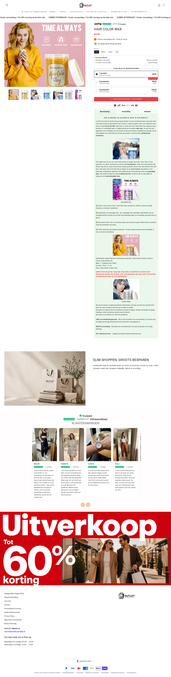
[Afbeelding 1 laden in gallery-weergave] (14, 95)
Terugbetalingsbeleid (68, 672)
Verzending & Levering (12, 608)
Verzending (126, 111)
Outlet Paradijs (43, 672)
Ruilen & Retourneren (12, 612)
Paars (110, 52)
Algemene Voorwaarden (13, 620)
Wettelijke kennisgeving (117, 672)
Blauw (103, 52)
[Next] (88, 505)
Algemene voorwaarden (92, 672)
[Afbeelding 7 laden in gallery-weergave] (80, 95)
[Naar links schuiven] (6, 95)
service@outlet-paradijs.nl (14, 631)
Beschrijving (105, 111)
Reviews (147, 111)
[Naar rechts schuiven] (84, 95)
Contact (7, 605)
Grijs (117, 52)
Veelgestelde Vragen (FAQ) (14, 593)
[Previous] (83, 505)
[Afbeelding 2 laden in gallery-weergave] (25, 95)
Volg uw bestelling (11, 597)
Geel (96, 52)
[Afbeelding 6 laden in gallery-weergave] (69, 95)
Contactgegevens (131, 672)
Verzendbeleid (105, 672)
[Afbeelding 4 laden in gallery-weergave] (47, 95)
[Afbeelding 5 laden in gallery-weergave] (58, 95)
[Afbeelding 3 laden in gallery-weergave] (36, 95)
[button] (7, 5)
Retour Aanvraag (10, 623)
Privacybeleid (79, 672)
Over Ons (7, 601)
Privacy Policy (9, 616)
